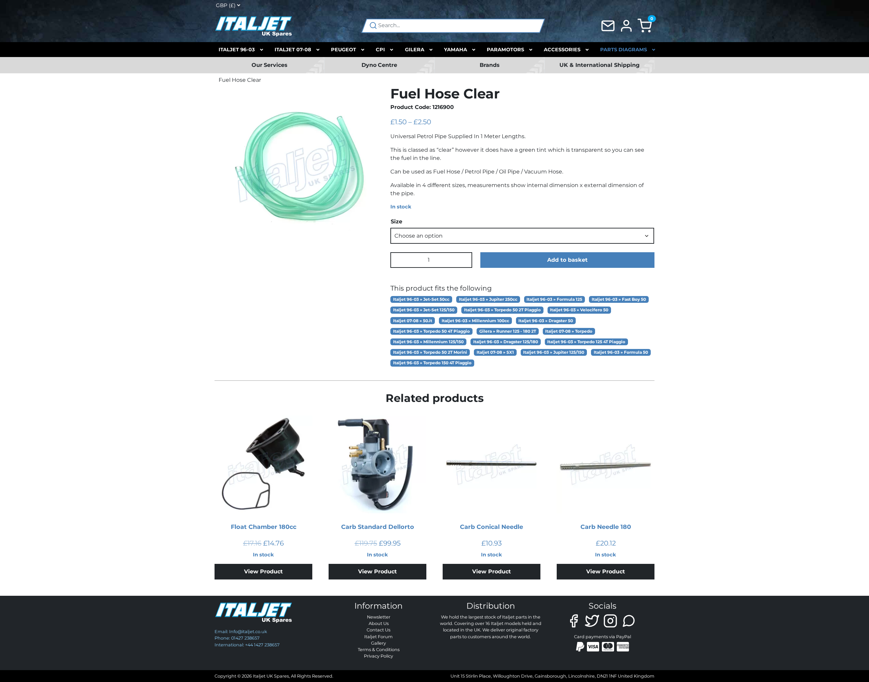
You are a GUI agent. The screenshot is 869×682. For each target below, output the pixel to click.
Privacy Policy (378, 656)
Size (396, 221)
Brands (490, 65)
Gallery (378, 643)
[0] (644, 25)
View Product (263, 571)
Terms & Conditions (379, 649)
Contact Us (378, 629)
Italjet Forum (378, 636)
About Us (379, 623)
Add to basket (567, 260)
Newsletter (378, 617)
